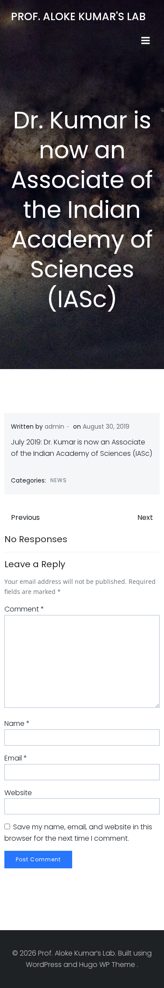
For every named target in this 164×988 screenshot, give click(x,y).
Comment (24, 609)
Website (18, 793)
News (58, 480)
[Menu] (145, 40)
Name (17, 723)
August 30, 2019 (106, 426)
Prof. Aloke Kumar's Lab (78, 16)
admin (54, 426)
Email (15, 758)
